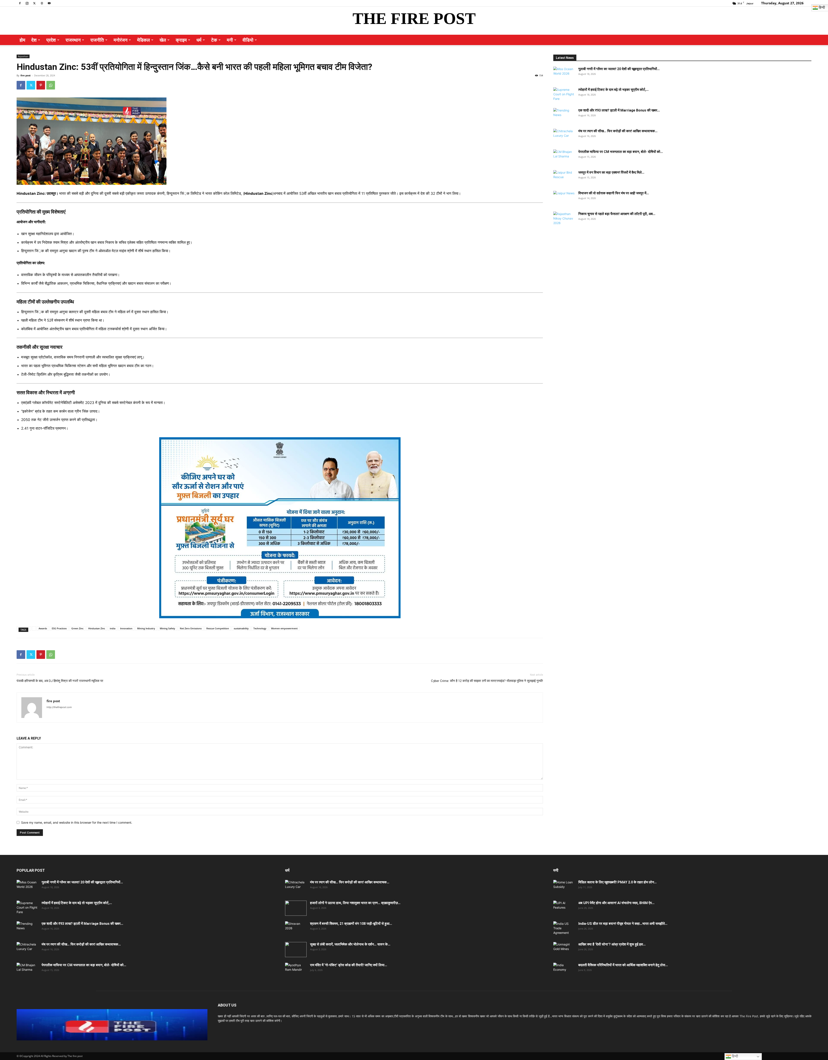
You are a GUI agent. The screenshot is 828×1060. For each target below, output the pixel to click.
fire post (25, 75)
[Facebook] (20, 3)
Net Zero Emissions (191, 628)
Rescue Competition (217, 628)
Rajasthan (23, 56)
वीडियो (248, 40)
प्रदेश (51, 40)
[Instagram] (27, 3)
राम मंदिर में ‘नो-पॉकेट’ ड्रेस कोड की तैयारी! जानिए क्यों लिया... (348, 965)
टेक (214, 40)
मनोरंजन (120, 40)
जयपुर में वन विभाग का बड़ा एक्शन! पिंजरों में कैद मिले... (611, 172)
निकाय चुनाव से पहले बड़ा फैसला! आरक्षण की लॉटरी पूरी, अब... (616, 214)
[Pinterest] (40, 85)
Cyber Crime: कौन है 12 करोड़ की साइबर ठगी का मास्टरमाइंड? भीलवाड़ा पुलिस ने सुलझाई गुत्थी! (487, 681)
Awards (43, 628)
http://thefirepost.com (59, 707)
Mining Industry (146, 628)
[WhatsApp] (50, 85)
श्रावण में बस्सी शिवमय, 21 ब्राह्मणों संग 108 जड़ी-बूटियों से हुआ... (351, 924)
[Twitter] (34, 3)
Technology (259, 628)
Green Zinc (77, 628)
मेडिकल (143, 40)
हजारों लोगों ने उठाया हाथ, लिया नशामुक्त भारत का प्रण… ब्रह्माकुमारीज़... (355, 903)
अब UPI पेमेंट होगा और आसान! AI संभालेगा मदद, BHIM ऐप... (616, 903)
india (112, 628)
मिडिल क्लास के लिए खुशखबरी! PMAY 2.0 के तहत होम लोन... (617, 882)
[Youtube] (49, 3)
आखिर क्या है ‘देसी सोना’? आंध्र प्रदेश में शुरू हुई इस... (612, 944)
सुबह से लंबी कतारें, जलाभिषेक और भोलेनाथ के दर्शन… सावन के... (350, 944)
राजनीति (97, 40)
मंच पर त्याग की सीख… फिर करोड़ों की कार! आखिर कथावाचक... (617, 131)
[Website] (42, 3)
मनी (230, 40)
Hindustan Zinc (96, 628)
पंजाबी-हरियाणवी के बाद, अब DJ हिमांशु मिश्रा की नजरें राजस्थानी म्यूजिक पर (60, 681)
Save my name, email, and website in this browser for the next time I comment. (76, 822)
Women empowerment (284, 628)
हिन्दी (734, 1056)
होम (22, 40)
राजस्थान (73, 40)
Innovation (126, 628)
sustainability (241, 628)
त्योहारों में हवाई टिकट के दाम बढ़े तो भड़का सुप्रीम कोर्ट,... (613, 90)
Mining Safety (167, 628)
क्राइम (181, 40)
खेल (163, 40)
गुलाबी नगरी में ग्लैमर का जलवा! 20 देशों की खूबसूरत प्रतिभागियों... (619, 69)
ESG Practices (59, 628)
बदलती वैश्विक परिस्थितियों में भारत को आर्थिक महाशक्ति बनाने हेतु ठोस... (623, 965)
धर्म (198, 40)
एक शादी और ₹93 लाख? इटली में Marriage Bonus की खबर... (619, 110)
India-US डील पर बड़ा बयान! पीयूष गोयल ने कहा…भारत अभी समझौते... (622, 924)
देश (34, 40)
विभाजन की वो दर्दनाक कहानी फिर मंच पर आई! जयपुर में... (613, 193)
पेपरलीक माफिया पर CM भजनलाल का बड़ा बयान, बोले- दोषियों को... (620, 152)
